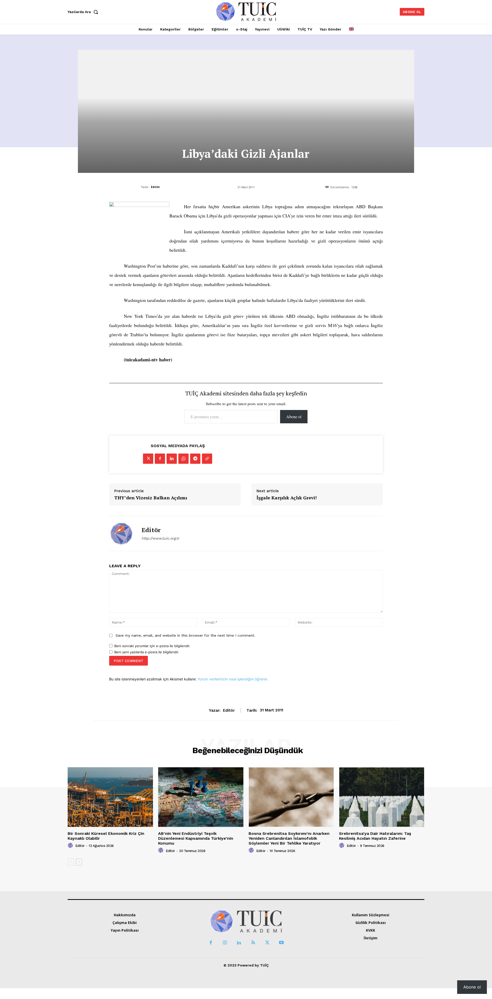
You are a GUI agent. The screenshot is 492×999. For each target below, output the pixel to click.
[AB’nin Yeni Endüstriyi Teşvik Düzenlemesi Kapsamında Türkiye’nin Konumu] (200, 797)
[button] (84, 11)
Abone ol (293, 416)
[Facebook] (160, 459)
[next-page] (79, 862)
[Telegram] (195, 459)
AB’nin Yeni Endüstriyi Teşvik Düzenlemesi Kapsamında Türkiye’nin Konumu (195, 838)
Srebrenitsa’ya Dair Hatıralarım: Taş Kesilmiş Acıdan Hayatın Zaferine (375, 836)
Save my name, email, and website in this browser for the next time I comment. (185, 635)
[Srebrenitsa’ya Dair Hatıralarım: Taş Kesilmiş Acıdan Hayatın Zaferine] (381, 797)
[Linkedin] (172, 459)
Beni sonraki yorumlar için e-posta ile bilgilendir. (152, 646)
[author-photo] (71, 845)
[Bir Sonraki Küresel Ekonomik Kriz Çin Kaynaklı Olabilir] (110, 797)
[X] (148, 459)
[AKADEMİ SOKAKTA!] (246, 11)
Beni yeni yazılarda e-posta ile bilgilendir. (146, 652)
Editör (155, 187)
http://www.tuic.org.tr (160, 538)
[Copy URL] (207, 459)
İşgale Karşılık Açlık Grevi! (287, 498)
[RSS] (253, 943)
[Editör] (121, 533)
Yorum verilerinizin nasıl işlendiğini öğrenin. (233, 679)
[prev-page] (71, 862)
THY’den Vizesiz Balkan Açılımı (150, 498)
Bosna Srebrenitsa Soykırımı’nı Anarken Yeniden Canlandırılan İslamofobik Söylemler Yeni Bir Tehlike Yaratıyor (289, 838)
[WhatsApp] (183, 459)
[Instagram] (225, 943)
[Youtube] (281, 943)
